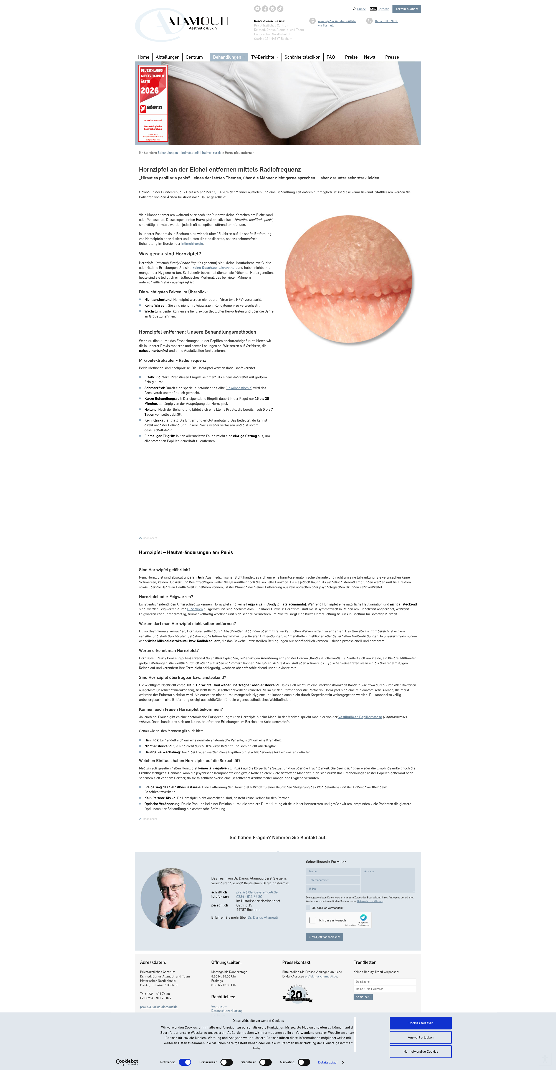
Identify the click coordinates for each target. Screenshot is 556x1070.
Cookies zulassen (421, 1023)
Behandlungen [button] (227, 57)
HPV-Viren (195, 609)
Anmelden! (363, 997)
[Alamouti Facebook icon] (265, 8)
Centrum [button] (194, 57)
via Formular (327, 25)
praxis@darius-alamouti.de (337, 21)
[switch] (226, 1062)
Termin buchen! (407, 9)
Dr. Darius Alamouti (263, 917)
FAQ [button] (331, 57)
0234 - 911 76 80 (386, 21)
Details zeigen (328, 1062)
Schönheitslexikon (302, 57)
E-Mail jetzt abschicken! (324, 937)
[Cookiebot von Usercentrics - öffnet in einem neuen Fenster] (127, 1062)
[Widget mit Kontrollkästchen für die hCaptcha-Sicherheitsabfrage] (339, 920)
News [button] (369, 57)
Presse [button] (392, 57)
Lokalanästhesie (239, 388)
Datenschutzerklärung (370, 901)
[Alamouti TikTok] (280, 8)
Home (143, 57)
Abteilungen (167, 57)
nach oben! (150, 538)
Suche (361, 9)
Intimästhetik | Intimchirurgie (201, 153)
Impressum (219, 1006)
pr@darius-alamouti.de (320, 976)
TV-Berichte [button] (262, 57)
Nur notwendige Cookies (421, 1051)
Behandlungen (168, 153)
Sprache (383, 9)
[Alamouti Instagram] (272, 8)
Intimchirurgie (192, 243)
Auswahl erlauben (421, 1037)
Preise (351, 57)
